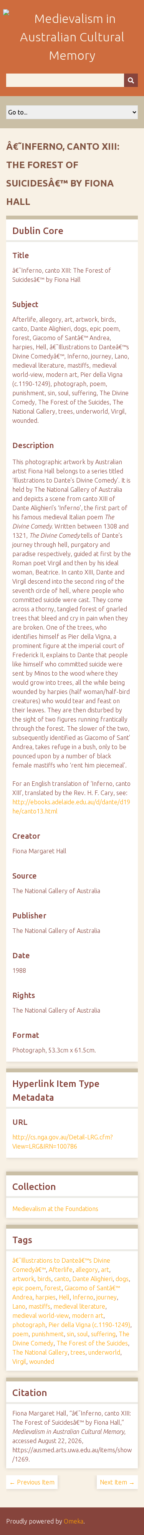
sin (70, 1333)
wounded (41, 1361)
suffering (103, 1333)
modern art (87, 1315)
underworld (104, 1352)
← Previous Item (32, 1482)
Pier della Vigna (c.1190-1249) (89, 1324)
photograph (28, 1324)
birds (44, 1278)
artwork (23, 1278)
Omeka (73, 1521)
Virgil (19, 1361)
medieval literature (79, 1306)
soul (82, 1333)
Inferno (83, 1297)
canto (61, 1278)
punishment (47, 1333)
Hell (64, 1297)
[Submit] (131, 80)
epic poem (26, 1288)
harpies (45, 1297)
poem (20, 1333)
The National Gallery (40, 1352)
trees (78, 1352)
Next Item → (117, 1482)
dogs (122, 1278)
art (105, 1269)
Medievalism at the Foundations (55, 1208)
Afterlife (61, 1269)
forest (52, 1288)
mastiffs (39, 1306)
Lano (18, 1306)
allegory (87, 1269)
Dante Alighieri (92, 1278)
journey (106, 1297)
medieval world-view (40, 1315)
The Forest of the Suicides (92, 1343)
